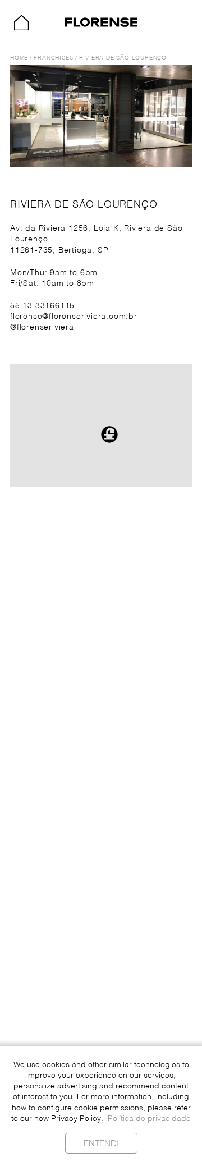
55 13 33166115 (42, 306)
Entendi (101, 1144)
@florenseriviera (42, 327)
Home (19, 58)
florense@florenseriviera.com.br (73, 317)
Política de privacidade (149, 1119)
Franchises (53, 58)
